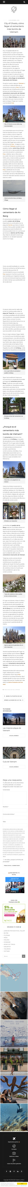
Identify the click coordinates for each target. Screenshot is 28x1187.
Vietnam (21, 83)
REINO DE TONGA (9, 944)
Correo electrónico (9, 814)
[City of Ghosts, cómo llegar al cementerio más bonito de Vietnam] (14, 42)
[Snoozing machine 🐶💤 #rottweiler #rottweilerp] (14, 1005)
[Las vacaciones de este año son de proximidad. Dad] (14, 1033)
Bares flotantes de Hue (13, 696)
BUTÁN (6, 933)
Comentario (6, 790)
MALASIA (6, 940)
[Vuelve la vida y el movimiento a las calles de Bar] (14, 1089)
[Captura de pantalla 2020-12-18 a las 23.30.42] (14, 886)
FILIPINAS (7, 935)
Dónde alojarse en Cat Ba (13, 700)
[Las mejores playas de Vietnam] (14, 719)
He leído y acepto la (13, 860)
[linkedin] (17, 1171)
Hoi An (10, 225)
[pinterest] (14, 1171)
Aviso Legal (8, 1181)
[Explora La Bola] (14, 12)
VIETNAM (7, 951)
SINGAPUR (7, 946)
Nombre (6, 806)
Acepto (22, 1183)
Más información (24, 1185)
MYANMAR (7, 942)
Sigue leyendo (14, 735)
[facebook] (6, 1171)
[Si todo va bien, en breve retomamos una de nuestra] (14, 1117)
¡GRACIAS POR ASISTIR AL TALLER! (14, 931)
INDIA (5, 937)
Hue (17, 87)
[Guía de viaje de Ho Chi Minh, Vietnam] (14, 753)
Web (4, 821)
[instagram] (10, 1171)
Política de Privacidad (17, 1181)
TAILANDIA (7, 949)
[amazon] (21, 1171)
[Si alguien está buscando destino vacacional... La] (14, 1061)
